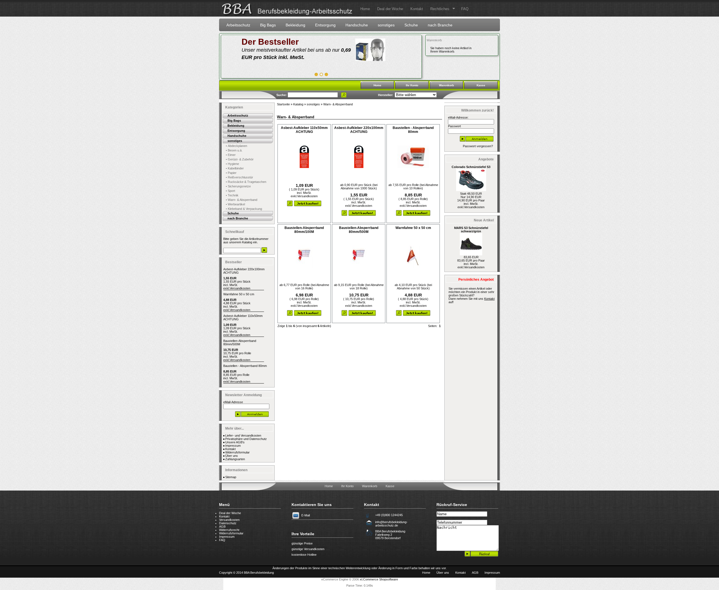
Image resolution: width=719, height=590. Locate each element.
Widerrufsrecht (229, 530)
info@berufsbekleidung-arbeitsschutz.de (391, 523)
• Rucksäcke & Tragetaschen (246, 181)
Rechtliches (438, 9)
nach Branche (440, 25)
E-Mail (305, 515)
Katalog (298, 104)
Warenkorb (434, 40)
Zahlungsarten (235, 459)
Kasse (481, 85)
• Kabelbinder (235, 168)
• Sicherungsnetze (238, 186)
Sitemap (230, 477)
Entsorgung (325, 25)
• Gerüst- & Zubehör (240, 159)
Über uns (231, 455)
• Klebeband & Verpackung (244, 208)
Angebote (486, 159)
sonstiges (386, 25)
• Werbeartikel (235, 204)
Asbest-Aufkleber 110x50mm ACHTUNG (304, 130)
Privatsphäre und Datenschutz (246, 439)
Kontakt (416, 9)
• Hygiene (232, 163)
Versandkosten (240, 288)
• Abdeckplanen (236, 146)
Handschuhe (356, 25)
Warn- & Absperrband (338, 104)
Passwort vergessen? (478, 146)
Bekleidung (295, 25)
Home (365, 9)
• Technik (232, 195)
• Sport (230, 190)
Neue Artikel (484, 220)
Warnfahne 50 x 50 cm (238, 294)
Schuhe (411, 25)
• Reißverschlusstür (239, 177)
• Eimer (231, 154)
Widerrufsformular (237, 452)
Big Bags (268, 25)
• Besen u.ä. (234, 150)
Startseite (283, 104)
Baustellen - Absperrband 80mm (245, 365)
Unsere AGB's (235, 442)
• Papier (231, 172)
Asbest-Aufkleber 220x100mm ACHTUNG (358, 130)
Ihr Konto (412, 85)
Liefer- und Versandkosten (243, 435)
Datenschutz (227, 523)
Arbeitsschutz (238, 25)
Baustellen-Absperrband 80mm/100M (304, 230)
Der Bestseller (270, 41)
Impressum (233, 445)
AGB (222, 526)
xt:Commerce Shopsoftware (379, 579)
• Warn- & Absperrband (241, 199)
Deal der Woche (390, 9)
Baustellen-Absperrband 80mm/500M (239, 342)
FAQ (464, 9)
